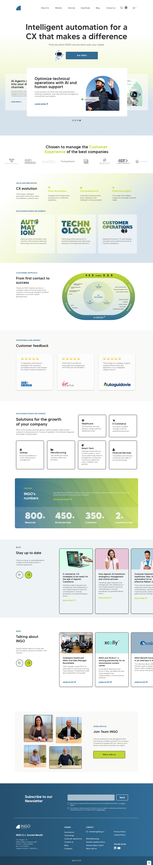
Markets (58, 8)
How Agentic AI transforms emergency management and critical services (112, 576)
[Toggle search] (121, 8)
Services (71, 8)
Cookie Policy (119, 835)
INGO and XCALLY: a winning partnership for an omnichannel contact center (112, 662)
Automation (69, 832)
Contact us (110, 8)
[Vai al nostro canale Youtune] (118, 848)
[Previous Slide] (19, 575)
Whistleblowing (92, 839)
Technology (69, 835)
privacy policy (101, 810)
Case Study (85, 8)
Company (68, 849)
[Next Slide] (28, 575)
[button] (73, 120)
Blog (98, 8)
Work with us (109, 754)
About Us (45, 8)
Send (122, 797)
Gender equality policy (95, 842)
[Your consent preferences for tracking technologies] (149, 863)
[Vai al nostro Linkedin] (126, 10)
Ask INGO (82, 55)
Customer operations (73, 839)
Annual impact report (95, 845)
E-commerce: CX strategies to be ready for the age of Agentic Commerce (75, 578)
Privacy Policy (120, 832)
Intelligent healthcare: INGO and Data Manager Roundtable (75, 660)
